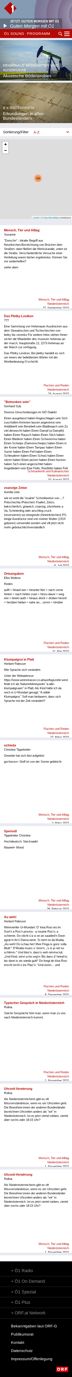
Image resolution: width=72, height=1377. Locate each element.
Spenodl (10, 831)
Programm (38, 34)
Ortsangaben (14, 573)
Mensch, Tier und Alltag (22, 230)
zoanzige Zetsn (15, 487)
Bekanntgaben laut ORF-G (34, 1326)
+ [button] (5, 144)
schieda (10, 745)
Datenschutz (22, 1351)
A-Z (36, 132)
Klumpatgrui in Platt (19, 659)
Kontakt (17, 1342)
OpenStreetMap (51, 217)
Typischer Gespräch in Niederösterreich (34, 1003)
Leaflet (36, 217)
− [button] (5, 150)
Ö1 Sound (14, 34)
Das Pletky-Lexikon (18, 316)
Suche (60, 34)
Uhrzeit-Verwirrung (18, 1088)
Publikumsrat (22, 1334)
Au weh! (10, 917)
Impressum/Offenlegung (31, 1359)
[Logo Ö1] (10, 8)
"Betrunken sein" (17, 402)
